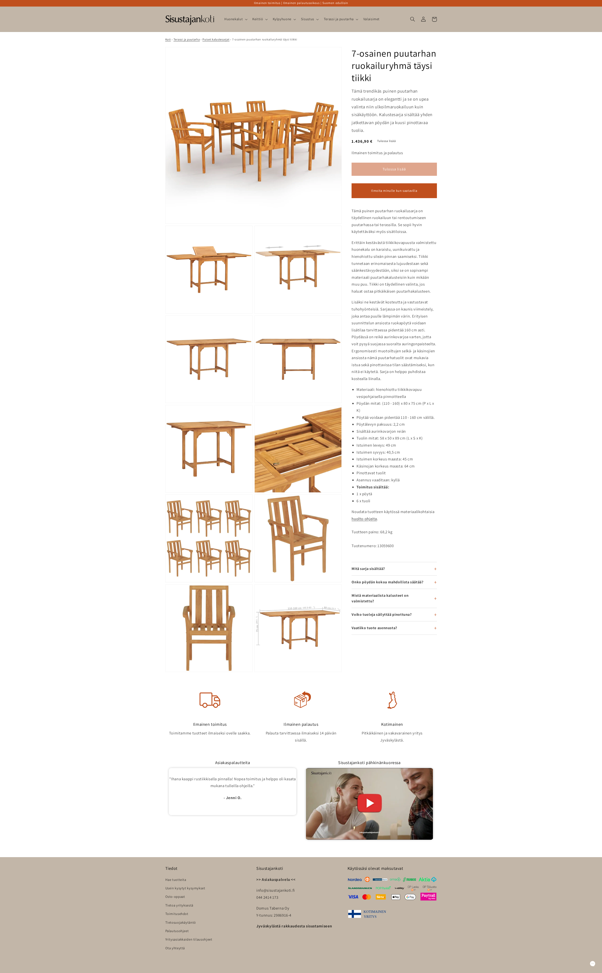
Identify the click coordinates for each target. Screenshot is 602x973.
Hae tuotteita (175, 879)
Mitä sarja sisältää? (368, 568)
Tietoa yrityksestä (179, 905)
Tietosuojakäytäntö (180, 922)
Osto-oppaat (175, 896)
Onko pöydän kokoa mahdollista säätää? (387, 582)
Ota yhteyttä (175, 948)
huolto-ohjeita (364, 518)
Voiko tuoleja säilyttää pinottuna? (382, 614)
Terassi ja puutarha (187, 39)
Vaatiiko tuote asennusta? (374, 627)
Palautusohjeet (177, 931)
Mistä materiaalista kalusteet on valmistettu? (380, 598)
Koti (168, 39)
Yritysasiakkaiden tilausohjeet (188, 939)
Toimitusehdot (176, 913)
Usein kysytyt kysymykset (185, 888)
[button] (235, 19)
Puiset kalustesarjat (216, 39)
